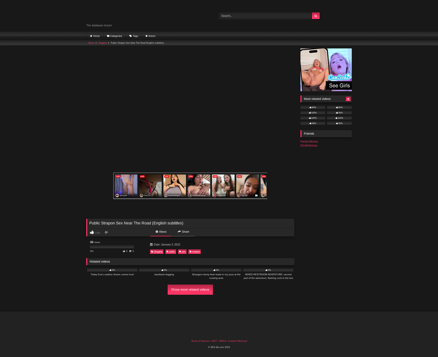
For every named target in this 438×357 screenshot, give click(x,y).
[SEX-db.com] (112, 13)
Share (185, 231)
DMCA (222, 341)
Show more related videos (190, 289)
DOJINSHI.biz (309, 145)
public (172, 251)
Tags (135, 36)
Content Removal (237, 341)
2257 (214, 341)
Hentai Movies (309, 141)
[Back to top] (427, 346)
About (162, 231)
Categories (116, 36)
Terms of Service (200, 341)
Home (96, 36)
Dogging (102, 43)
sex (183, 251)
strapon (196, 251)
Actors (152, 36)
